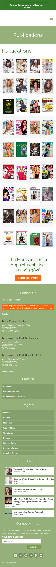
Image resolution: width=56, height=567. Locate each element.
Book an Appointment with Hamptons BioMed (26, 6)
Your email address (12, 536)
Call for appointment (28, 277)
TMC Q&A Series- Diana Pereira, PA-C (30, 469)
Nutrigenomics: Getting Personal (28, 512)
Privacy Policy (8, 371)
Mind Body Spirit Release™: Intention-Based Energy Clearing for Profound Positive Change (33, 501)
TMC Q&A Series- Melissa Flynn (28, 489)
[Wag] (35, 65)
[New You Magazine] (8, 65)
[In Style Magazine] (21, 65)
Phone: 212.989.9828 (11, 299)
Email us (6, 314)
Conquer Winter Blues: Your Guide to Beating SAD (34, 480)
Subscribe (34, 546)
